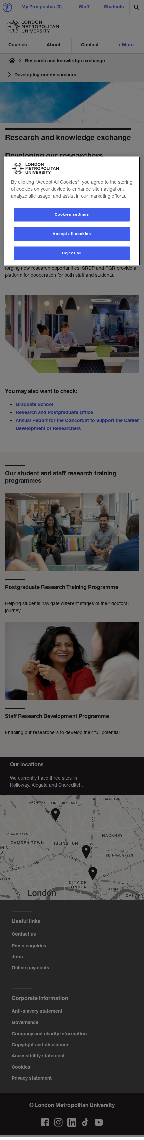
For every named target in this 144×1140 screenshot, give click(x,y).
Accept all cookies (72, 234)
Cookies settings (72, 214)
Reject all (72, 253)
